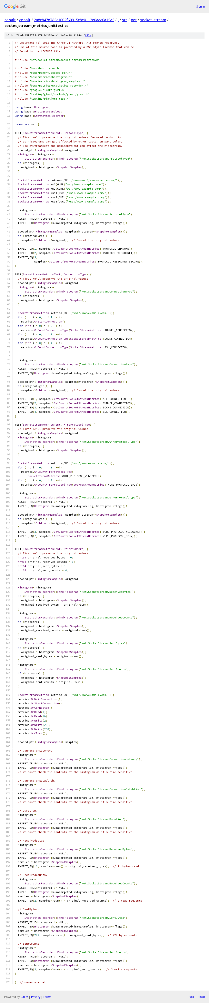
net (134, 19)
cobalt (10, 19)
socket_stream (153, 19)
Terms (47, 997)
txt (191, 997)
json (201, 997)
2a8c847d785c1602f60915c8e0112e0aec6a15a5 (74, 19)
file (88, 35)
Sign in (200, 6)
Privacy (35, 997)
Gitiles (25, 997)
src (124, 19)
